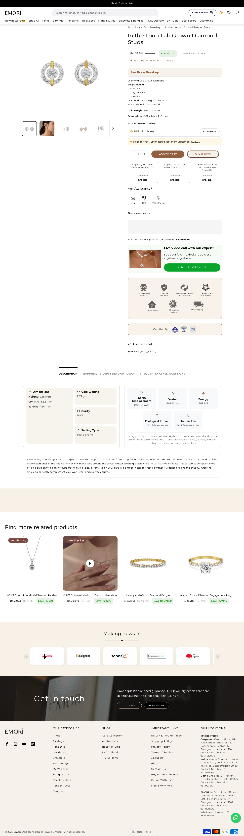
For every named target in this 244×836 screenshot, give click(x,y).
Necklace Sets (62, 780)
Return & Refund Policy (166, 735)
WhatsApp (156, 705)
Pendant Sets (61, 785)
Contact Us (158, 769)
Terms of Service (162, 752)
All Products (110, 741)
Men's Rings (61, 763)
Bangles (58, 791)
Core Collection (112, 735)
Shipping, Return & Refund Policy (108, 373)
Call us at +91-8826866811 (175, 239)
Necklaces (59, 752)
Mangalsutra (61, 774)
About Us (157, 758)
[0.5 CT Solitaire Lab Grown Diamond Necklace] (90, 563)
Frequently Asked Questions (162, 373)
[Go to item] (29, 128)
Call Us (129, 705)
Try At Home (110, 758)
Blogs (155, 763)
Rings (56, 735)
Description (68, 373)
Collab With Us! (161, 780)
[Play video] (90, 563)
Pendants (59, 746)
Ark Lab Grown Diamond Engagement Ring (205, 595)
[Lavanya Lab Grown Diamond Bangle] (148, 563)
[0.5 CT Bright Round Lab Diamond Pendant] (32, 563)
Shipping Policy (161, 741)
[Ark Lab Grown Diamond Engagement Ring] (205, 563)
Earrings (58, 741)
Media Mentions (161, 785)
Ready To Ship (111, 746)
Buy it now (203, 154)
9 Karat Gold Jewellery (148, 27)
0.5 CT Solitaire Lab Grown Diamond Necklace (90, 595)
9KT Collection (111, 752)
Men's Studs (61, 769)
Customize (209, 131)
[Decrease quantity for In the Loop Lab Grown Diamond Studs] (131, 154)
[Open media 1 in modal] (69, 72)
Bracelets (59, 758)
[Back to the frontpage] (129, 27)
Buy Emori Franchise (165, 774)
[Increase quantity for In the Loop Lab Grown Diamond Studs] (145, 154)
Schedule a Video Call (192, 267)
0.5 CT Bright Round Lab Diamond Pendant (32, 595)
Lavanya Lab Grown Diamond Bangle (148, 595)
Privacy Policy (160, 746)
